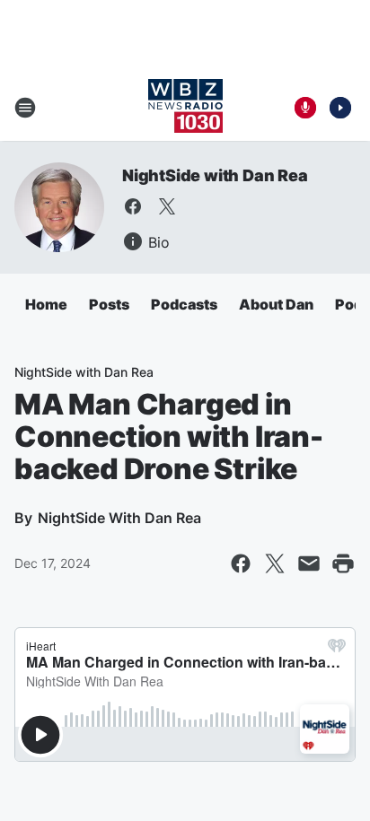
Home (46, 304)
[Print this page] (343, 563)
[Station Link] (185, 107)
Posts (109, 304)
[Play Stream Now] (340, 107)
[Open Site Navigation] (25, 107)
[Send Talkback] (305, 107)
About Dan (276, 304)
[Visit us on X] (167, 206)
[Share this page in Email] (309, 563)
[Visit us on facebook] (133, 206)
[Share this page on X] (274, 563)
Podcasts (184, 304)
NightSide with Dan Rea (215, 175)
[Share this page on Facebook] (240, 563)
